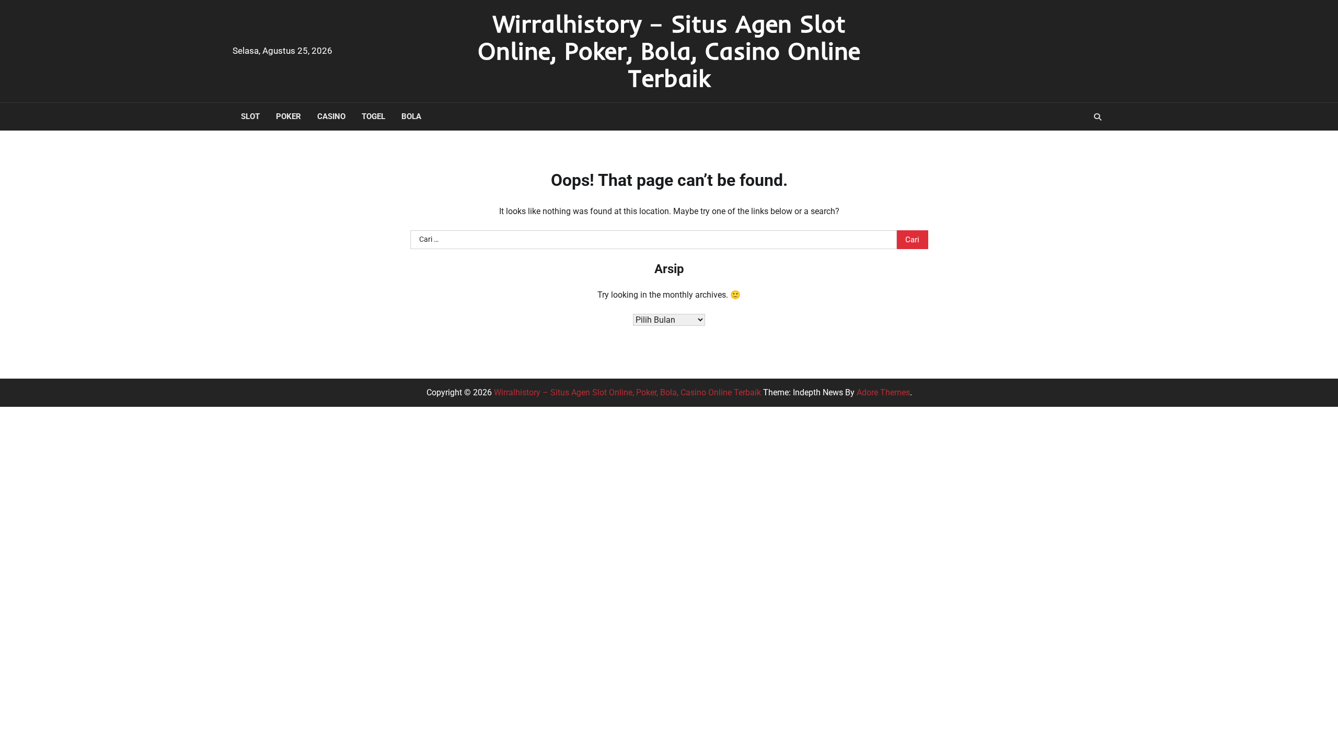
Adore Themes (883, 392)
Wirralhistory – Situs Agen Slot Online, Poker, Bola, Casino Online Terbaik (669, 50)
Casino (331, 116)
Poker (288, 116)
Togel (373, 116)
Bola (411, 116)
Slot (250, 116)
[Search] (1097, 117)
